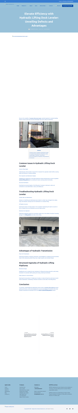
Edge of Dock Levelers (24, 397)
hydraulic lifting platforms (50, 287)
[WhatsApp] (5, 1)
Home (18, 5)
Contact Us (7, 394)
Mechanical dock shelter (24, 390)
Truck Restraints (23, 395)
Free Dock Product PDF (67, 5)
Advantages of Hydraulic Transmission (37, 155)
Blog (36, 5)
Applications (42, 5)
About (31, 5)
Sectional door (22, 387)
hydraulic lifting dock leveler (35, 118)
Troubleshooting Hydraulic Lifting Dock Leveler (38, 153)
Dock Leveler (22, 388)
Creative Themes (50, 408)
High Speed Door (23, 394)
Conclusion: (31, 157)
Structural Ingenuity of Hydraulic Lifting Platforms (39, 156)
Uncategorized (47, 29)
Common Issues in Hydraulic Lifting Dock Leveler (38, 152)
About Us (7, 390)
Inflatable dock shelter (24, 392)
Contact (51, 5)
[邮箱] (72, 408)
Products (24, 5)
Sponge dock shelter (24, 391)
